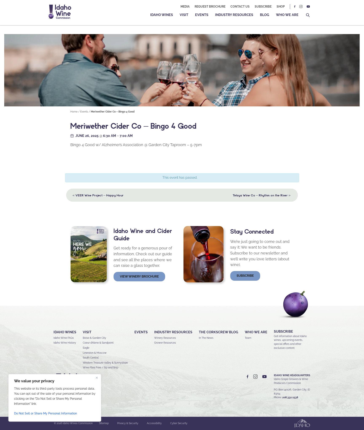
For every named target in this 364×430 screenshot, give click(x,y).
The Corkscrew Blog (218, 332)
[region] (54, 398)
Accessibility (154, 423)
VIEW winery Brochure (139, 276)
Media (185, 6)
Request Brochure (210, 6)
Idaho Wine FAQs (64, 337)
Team (248, 337)
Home (74, 111)
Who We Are (287, 15)
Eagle (86, 347)
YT (308, 6)
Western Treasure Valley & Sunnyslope (105, 362)
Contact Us (240, 6)
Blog (264, 15)
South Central (91, 357)
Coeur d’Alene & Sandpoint (98, 342)
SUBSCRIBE (283, 331)
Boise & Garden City (94, 337)
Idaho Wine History (65, 342)
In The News (206, 337)
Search (307, 15)
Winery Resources (165, 337)
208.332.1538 (290, 397)
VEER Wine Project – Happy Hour (97, 195)
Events (201, 15)
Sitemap (104, 423)
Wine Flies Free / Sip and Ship (100, 367)
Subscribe (263, 6)
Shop (281, 6)
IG (301, 6)
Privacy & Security (127, 423)
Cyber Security (178, 423)
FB (295, 6)
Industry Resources (234, 15)
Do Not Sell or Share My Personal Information (45, 413)
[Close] (96, 377)
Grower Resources (165, 342)
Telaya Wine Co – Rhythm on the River (261, 195)
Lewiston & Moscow (95, 352)
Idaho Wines (161, 15)
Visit (184, 15)
